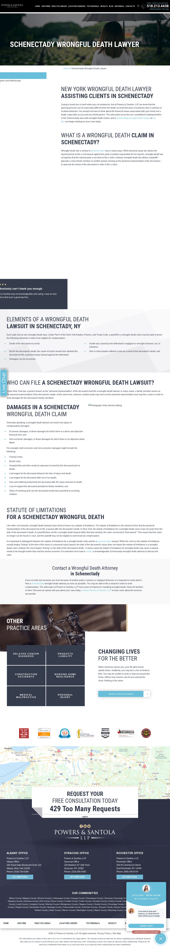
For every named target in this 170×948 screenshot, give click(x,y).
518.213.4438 (158, 6)
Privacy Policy (104, 933)
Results (104, 6)
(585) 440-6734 (131, 872)
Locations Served (76, 6)
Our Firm (45, 6)
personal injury (98, 151)
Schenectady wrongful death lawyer (133, 118)
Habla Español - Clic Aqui (159, 9)
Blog (111, 6)
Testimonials (93, 6)
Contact (130, 6)
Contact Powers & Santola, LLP (96, 590)
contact (89, 551)
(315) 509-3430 (78, 872)
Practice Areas (59, 6)
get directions (20, 877)
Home (37, 6)
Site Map (116, 933)
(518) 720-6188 (21, 872)
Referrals (119, 6)
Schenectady (38, 583)
